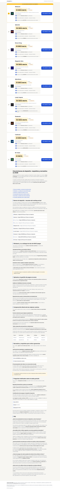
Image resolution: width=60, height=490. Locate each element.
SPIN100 (31, 28)
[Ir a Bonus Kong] (12, 50)
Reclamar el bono (47, 13)
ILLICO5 (27, 156)
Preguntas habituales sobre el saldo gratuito (21, 197)
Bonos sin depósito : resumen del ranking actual (22, 189)
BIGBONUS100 (32, 100)
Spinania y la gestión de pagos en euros (21, 192)
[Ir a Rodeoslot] (12, 123)
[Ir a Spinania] (12, 32)
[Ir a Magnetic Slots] (12, 68)
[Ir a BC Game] (12, 159)
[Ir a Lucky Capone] (12, 105)
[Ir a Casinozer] (12, 141)
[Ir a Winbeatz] (12, 13)
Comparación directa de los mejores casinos (21, 194)
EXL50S (30, 82)
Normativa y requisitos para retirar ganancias (22, 195)
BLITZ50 (30, 10)
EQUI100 (31, 64)
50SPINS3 (30, 46)
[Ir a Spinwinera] (12, 86)
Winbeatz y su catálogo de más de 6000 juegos (22, 190)
